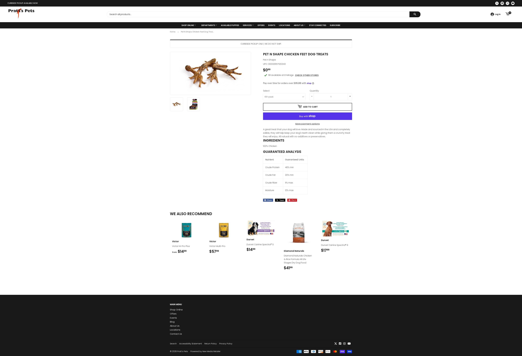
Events (271, 25)
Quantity (314, 90)
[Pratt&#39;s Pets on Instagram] (344, 343)
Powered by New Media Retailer (205, 351)
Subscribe (335, 25)
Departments (208, 25)
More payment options (307, 123)
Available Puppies (230, 25)
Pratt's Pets (182, 351)
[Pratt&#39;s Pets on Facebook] (340, 343)
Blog (172, 321)
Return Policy (210, 343)
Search (173, 343)
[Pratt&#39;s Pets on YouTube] (349, 343)
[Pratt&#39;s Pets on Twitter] (335, 343)
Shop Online (187, 25)
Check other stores (307, 75)
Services (247, 25)
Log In (498, 14)
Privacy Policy (225, 343)
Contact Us (176, 333)
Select (266, 90)
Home (172, 31)
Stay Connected (317, 25)
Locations (284, 25)
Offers (261, 25)
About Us (299, 25)
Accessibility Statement (190, 343)
